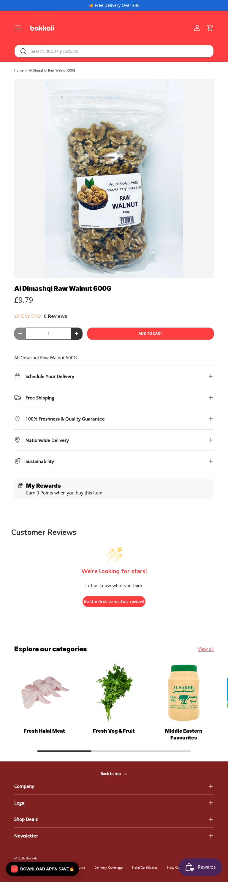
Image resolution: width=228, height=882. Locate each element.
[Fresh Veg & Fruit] (114, 693)
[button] (210, 27)
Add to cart (150, 333)
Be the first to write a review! (114, 601)
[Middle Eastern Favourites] (183, 693)
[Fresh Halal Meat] (44, 693)
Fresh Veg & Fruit (114, 731)
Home (18, 70)
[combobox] (114, 51)
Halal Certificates (145, 867)
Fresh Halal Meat (44, 731)
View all (206, 649)
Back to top (111, 773)
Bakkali (31, 858)
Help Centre (176, 867)
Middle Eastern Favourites (183, 734)
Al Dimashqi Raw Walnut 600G (52, 70)
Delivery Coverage (108, 867)
